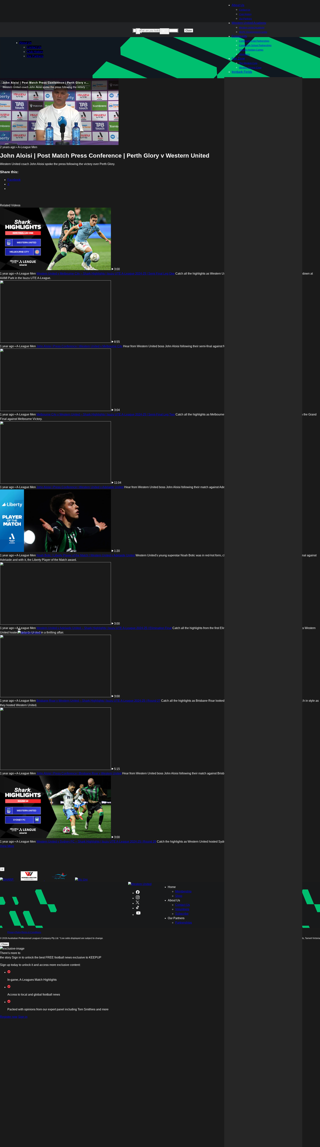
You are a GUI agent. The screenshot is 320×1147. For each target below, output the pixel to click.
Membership (183, 891)
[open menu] (19, 629)
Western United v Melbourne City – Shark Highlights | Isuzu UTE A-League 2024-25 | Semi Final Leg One (105, 273)
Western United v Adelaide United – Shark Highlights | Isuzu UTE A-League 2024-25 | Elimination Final (104, 628)
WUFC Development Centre (253, 32)
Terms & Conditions (31, 932)
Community (239, 36)
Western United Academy (249, 22)
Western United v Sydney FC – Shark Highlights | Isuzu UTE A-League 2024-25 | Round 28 (96, 841)
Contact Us (244, 10)
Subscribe (182, 913)
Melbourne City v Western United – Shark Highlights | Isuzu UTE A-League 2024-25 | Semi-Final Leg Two (105, 414)
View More (7, 846)
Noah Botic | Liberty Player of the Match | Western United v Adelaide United (85, 555)
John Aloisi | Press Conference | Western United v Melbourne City (79, 346)
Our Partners (35, 56)
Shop (178, 895)
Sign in (22, 1016)
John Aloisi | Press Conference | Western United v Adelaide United (80, 487)
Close (189, 30)
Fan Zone (238, 58)
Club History (245, 14)
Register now (8, 1016)
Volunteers (182, 909)
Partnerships (183, 922)
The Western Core (248, 63)
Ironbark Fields (242, 71)
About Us (25, 42)
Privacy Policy (14, 932)
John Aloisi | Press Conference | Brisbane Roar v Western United (78, 773)
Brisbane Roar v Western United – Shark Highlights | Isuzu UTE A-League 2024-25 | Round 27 (98, 700)
